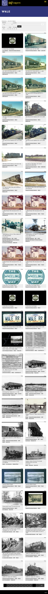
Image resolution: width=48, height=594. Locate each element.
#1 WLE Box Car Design (8, 49)
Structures (31, 465)
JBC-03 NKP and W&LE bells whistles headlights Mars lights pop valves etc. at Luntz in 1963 (12, 555)
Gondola (42, 371)
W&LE (4, 52)
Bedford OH (28, 121)
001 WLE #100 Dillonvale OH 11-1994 (11, 71)
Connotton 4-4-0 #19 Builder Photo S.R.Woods (11, 461)
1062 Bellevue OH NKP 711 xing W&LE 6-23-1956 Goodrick (35, 234)
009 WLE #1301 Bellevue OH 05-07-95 (12, 164)
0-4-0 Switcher (5, 50)
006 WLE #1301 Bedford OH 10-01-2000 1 (35, 117)
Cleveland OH (5, 215)
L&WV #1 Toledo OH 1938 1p (33, 553)
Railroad (4, 22)
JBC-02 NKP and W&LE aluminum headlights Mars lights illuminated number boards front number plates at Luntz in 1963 (35, 530)
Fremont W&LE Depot (8, 484)
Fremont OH (31, 395)
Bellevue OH (5, 167)
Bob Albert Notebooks (7, 238)
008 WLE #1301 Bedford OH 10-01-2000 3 (35, 140)
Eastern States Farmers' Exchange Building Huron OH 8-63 (34, 461)
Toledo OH (19, 350)
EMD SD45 (43, 166)
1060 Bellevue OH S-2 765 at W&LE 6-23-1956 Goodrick (12, 234)
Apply (19, 26)
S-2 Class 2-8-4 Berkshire (7, 242)
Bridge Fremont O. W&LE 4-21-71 (10, 414)
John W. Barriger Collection (8, 350)
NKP (12, 238)
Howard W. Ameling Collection (14, 50)
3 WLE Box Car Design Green (10, 285)
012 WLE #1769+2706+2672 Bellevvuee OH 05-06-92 (35, 187)
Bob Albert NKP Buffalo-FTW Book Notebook (11, 239)
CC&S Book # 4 (41, 350)
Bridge (27, 393)
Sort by (3, 27)
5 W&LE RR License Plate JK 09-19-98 (12, 327)
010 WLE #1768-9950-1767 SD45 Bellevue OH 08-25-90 (34, 164)
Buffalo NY (15, 242)
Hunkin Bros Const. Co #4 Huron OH (11, 506)
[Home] (12, 3)
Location (15, 22)
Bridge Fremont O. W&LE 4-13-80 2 (34, 392)
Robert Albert (6, 237)
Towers (19, 213)
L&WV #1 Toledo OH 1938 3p (33, 577)
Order (10, 27)
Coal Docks (28, 440)
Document (44, 331)
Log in (46, 592)
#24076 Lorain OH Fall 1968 (32, 49)
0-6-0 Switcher (5, 509)
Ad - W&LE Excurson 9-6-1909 (10, 369)
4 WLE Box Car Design (8, 306)
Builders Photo (15, 464)
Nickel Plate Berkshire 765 (7, 241)
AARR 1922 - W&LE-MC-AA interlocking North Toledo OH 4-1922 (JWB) (12, 348)
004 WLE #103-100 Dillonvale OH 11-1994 (34, 93)
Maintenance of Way (29, 372)
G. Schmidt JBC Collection (7, 531)
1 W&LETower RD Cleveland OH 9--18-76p (12, 211)
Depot (19, 486)
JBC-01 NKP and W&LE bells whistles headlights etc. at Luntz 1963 (11, 529)
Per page (15, 27)
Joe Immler (28, 463)
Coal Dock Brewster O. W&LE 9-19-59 (35, 437)
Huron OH (8, 442)
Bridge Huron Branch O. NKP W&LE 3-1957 (12, 438)
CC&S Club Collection (30, 349)
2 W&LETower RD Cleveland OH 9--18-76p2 (12, 262)
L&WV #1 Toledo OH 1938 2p (9, 577)
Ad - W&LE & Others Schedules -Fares (35, 347)
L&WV (39, 555)
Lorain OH (43, 50)
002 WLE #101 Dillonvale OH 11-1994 (35, 71)
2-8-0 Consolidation (29, 556)
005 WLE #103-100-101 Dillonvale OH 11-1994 (12, 117)
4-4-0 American (9, 464)
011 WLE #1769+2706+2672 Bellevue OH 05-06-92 (11, 187)
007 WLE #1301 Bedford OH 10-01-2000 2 (12, 140)
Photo (22, 32)
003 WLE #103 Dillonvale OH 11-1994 (11, 93)
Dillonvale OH (5, 74)
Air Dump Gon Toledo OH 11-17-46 (34, 369)
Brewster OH (33, 440)
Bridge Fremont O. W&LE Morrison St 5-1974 (35, 414)
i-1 (26, 506)
